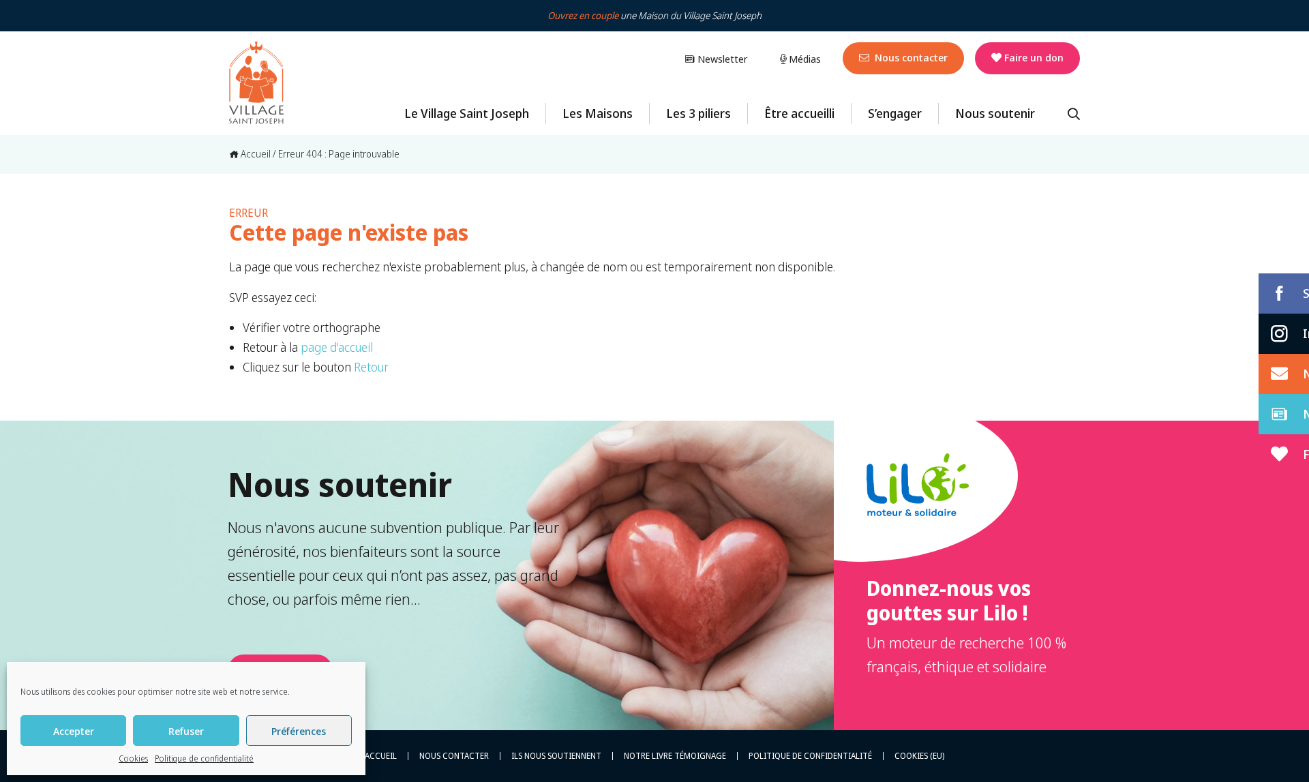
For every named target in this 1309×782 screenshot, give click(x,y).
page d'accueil (337, 347)
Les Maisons (597, 113)
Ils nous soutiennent (556, 756)
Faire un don (1034, 57)
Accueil (255, 153)
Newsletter (721, 58)
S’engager (895, 113)
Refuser (186, 731)
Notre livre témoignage (675, 756)
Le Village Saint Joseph (466, 113)
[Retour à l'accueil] (256, 83)
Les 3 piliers (698, 113)
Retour (371, 367)
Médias (803, 58)
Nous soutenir (995, 113)
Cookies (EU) (919, 756)
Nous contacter (910, 57)
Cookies (133, 758)
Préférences (298, 731)
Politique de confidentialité (204, 758)
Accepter (73, 731)
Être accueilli (799, 113)
